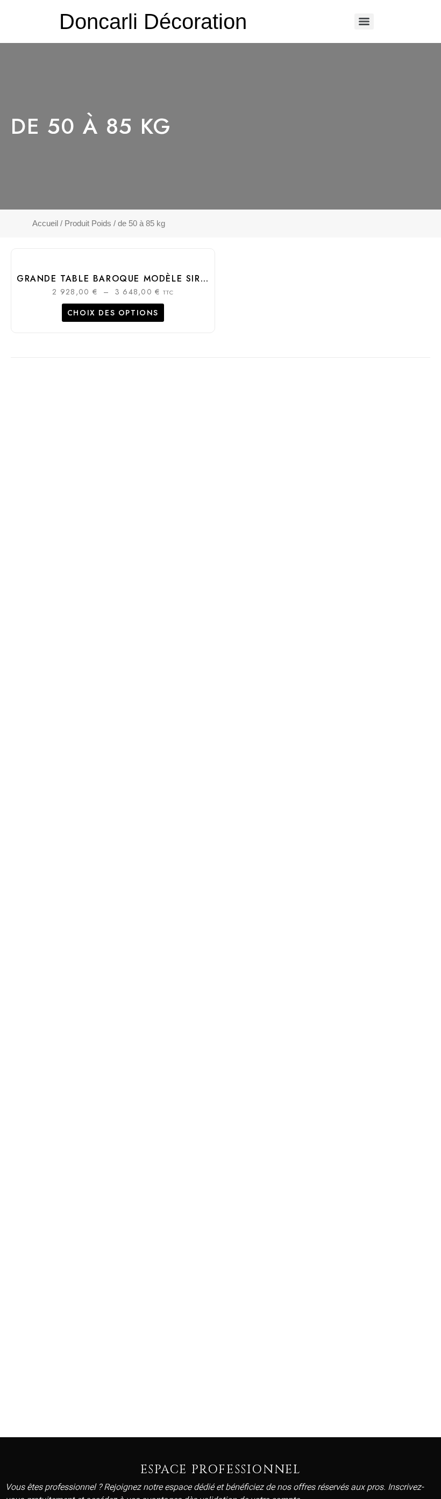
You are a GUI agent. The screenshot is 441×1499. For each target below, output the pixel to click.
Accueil (45, 223)
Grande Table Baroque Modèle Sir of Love (131, 278)
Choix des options (113, 312)
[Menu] (364, 21)
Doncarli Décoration (153, 21)
